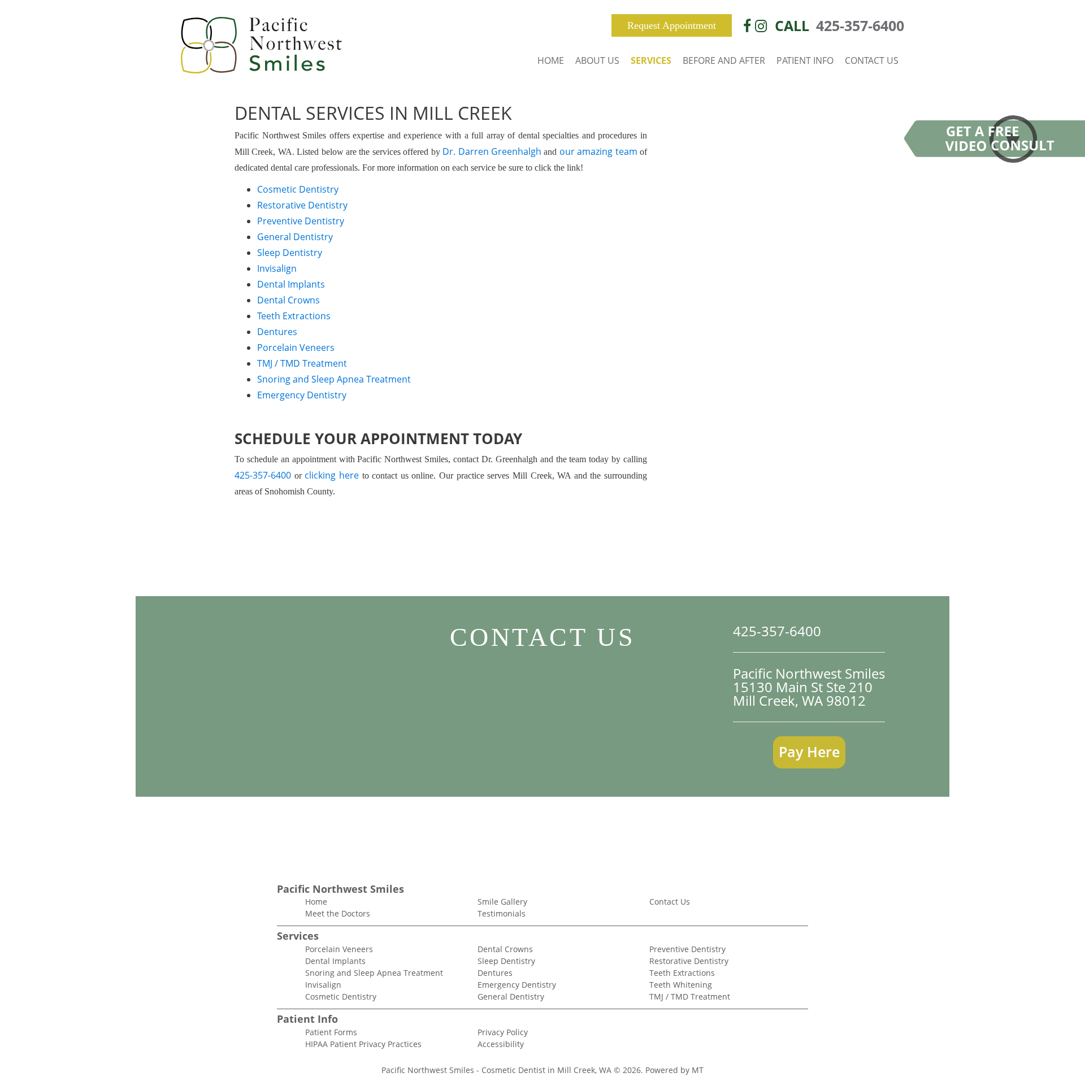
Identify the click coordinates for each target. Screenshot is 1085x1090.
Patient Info (805, 60)
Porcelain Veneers (296, 347)
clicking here (332, 475)
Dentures (277, 331)
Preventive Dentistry (300, 221)
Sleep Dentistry (289, 252)
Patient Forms (331, 1032)
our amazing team (598, 151)
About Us (597, 60)
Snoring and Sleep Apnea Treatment (334, 379)
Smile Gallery (502, 901)
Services (651, 60)
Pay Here (809, 751)
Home (550, 60)
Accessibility (501, 1044)
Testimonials (502, 913)
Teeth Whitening (680, 984)
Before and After (724, 60)
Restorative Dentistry (302, 205)
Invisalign (277, 268)
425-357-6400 (860, 25)
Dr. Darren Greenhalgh (491, 151)
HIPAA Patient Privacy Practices (363, 1044)
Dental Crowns (288, 300)
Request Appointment (671, 25)
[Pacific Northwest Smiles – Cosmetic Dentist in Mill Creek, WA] (261, 46)
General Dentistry (295, 237)
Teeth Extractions (294, 316)
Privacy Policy (503, 1032)
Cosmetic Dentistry (297, 189)
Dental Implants (291, 284)
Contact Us (872, 60)
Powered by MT (674, 1070)
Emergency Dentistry (301, 395)
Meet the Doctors (337, 913)
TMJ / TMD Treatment (302, 363)
